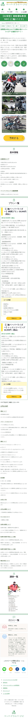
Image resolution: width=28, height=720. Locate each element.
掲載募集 (5, 688)
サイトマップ (6, 690)
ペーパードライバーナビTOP (10, 679)
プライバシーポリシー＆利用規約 (11, 685)
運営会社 (5, 682)
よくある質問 (6, 693)
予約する (14, 138)
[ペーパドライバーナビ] (14, 4)
